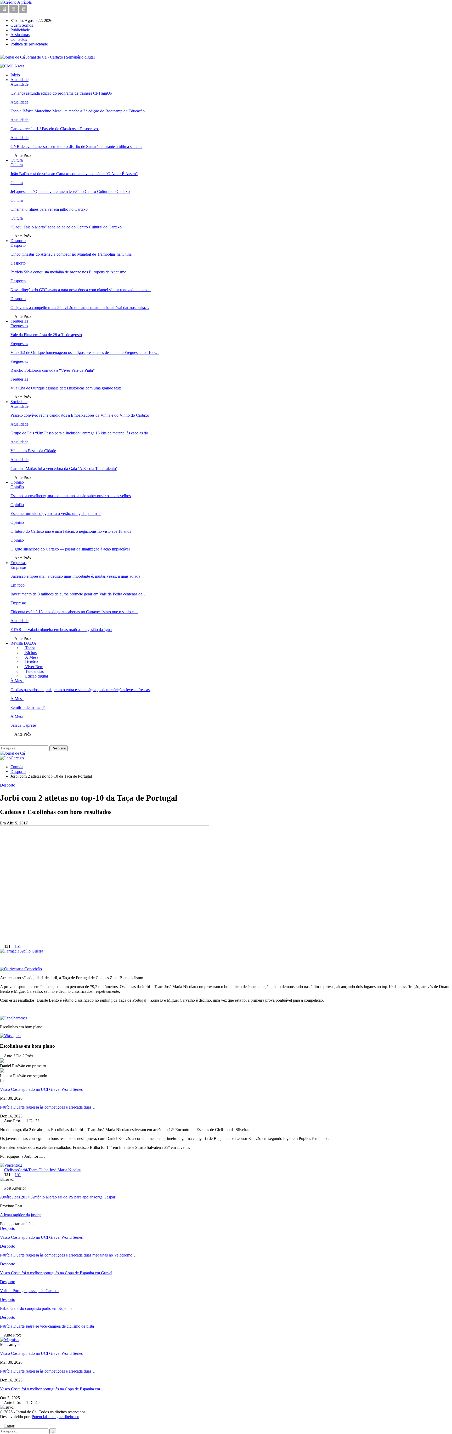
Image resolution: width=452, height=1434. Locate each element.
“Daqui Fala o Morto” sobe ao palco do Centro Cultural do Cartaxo (66, 227)
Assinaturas (20, 34)
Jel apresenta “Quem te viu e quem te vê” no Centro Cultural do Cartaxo (70, 191)
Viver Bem (33, 666)
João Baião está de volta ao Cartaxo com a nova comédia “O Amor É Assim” (74, 173)
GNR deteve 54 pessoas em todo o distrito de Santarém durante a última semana (76, 146)
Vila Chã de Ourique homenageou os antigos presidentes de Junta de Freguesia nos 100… (84, 352)
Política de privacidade (29, 44)
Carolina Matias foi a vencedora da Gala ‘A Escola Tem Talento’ (63, 468)
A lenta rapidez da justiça (20, 1215)
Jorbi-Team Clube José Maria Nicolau (50, 1170)
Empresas (18, 562)
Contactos (18, 39)
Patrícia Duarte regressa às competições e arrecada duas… (47, 1107)
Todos (29, 648)
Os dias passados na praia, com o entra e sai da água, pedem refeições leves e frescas (80, 689)
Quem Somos (21, 25)
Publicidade (20, 30)
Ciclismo (11, 1170)
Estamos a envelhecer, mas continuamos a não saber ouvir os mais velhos (70, 496)
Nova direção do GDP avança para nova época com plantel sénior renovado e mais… (80, 290)
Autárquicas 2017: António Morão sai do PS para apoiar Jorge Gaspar (57, 1197)
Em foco (17, 585)
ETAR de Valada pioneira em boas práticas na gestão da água (61, 629)
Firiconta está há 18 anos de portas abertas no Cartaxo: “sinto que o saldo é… (74, 612)
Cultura (16, 160)
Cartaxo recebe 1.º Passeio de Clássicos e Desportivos (54, 129)
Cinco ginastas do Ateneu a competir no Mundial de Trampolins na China (71, 254)
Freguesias (19, 321)
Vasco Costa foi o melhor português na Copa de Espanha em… (52, 1389)
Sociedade (18, 401)
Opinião (17, 482)
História (31, 662)
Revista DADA (23, 643)
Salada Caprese (23, 725)
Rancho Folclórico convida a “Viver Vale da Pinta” (52, 370)
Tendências (34, 671)
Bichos (30, 652)
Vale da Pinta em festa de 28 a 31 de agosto (46, 334)
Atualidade (19, 79)
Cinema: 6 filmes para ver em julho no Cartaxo (49, 209)
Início (15, 75)
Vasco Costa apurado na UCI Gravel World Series (41, 1089)
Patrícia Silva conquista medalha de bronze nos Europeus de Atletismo (68, 272)
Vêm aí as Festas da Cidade (33, 451)
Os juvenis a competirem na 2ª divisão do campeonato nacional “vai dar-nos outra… (79, 307)
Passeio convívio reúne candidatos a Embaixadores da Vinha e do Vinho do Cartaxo (79, 415)
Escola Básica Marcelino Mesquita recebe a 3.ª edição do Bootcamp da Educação (77, 111)
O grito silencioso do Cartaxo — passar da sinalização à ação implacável (70, 549)
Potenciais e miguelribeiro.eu (55, 1416)
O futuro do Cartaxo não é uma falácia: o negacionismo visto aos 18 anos (70, 531)
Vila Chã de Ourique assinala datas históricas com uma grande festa (66, 388)
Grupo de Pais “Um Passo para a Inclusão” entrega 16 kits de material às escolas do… (81, 433)
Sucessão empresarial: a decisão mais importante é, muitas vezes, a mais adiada (75, 576)
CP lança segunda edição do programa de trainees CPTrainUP (61, 93)
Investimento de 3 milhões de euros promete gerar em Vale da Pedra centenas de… (78, 594)
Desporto (18, 240)
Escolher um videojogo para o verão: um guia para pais (55, 513)
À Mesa (31, 657)
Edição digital (36, 676)
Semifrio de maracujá (28, 707)
